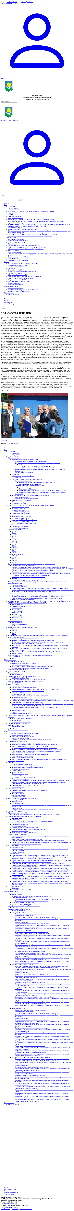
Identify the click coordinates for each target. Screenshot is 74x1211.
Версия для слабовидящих (10, 3)
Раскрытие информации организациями (20, 278)
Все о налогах (12, 244)
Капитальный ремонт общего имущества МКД (22, 229)
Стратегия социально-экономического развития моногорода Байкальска (30, 236)
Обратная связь (9, 293)
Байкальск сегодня (13, 210)
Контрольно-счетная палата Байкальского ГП (22, 271)
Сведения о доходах (14, 283)
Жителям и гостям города (16, 239)
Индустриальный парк (15, 227)
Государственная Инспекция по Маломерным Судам (24, 245)
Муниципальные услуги (11, 286)
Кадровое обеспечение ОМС (17, 280)
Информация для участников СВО (18, 240)
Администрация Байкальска (9, 120)
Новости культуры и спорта (16, 242)
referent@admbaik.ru (27, 2)
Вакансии (11, 214)
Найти (20, 200)
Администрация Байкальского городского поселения (24, 276)
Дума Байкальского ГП (15, 270)
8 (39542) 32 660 (12, 2)
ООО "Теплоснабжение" (15, 252)
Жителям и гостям (10, 237)
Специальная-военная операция (18, 260)
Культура (10, 213)
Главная (6, 203)
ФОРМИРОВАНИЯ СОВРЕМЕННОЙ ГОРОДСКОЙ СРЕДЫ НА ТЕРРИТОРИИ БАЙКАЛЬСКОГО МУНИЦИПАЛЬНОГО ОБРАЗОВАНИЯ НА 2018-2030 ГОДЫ (39, 225)
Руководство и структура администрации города (23, 263)
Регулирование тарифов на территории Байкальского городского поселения (31, 219)
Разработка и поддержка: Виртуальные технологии (16, 1209)
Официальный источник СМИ (17, 275)
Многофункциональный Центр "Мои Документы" (23, 289)
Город (6, 205)
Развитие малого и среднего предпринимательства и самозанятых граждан (31, 211)
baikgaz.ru (4, 440)
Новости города (13, 443)
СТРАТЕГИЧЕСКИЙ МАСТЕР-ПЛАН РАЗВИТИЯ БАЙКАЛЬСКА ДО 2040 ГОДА (34, 234)
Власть (6, 262)
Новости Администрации (16, 267)
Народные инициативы (15, 216)
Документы (11, 268)
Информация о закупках (15, 284)
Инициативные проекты (15, 218)
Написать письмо (13, 294)
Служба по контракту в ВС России (18, 257)
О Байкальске (12, 206)
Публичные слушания (15, 273)
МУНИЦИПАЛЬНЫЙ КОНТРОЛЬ (19, 291)
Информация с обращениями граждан (19, 281)
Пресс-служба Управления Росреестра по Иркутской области (27, 247)
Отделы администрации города (17, 265)
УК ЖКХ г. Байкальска (15, 250)
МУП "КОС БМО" (13, 258)
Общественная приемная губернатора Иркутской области (25, 249)
